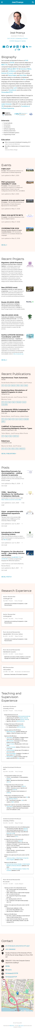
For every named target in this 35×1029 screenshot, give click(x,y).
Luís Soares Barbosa (17, 563)
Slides (10, 436)
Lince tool (24, 402)
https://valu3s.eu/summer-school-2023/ (11, 499)
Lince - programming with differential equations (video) (12, 513)
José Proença (17, 2)
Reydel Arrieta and (7, 397)
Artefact (26, 385)
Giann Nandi (9, 806)
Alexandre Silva (10, 756)
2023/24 (20, 716)
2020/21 (23, 786)
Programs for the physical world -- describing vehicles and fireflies (13, 553)
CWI (2, 106)
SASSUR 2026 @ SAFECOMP (12, 200)
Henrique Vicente (10, 744)
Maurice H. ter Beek (16, 382)
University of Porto (8, 708)
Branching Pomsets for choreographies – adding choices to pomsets (11, 473)
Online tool (13, 385)
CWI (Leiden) (7, 669)
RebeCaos (5, 441)
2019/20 (15, 789)
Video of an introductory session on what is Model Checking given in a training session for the (13, 538)
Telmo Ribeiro (5, 433)
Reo (24, 79)
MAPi (13, 802)
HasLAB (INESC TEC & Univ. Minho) (13, 634)
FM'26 (18, 385)
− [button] (4, 984)
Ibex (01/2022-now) (9, 287)
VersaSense (12, 90)
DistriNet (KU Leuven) (9, 652)
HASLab (9, 69)
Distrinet (3, 73)
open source (21, 1025)
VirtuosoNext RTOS (7, 92)
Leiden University (6, 104)
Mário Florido (24, 433)
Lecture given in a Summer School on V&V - (12, 498)
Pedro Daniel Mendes (11, 753)
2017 (11, 833)
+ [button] (4, 981)
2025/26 (28, 716)
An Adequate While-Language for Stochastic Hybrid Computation (15, 410)
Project (9, 402)
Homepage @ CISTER (12, 973)
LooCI (15, 88)
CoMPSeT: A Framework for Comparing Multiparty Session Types (16, 427)
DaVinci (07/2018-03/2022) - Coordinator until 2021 (12, 336)
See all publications (8, 453)
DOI (9, 385)
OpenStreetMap (29, 1010)
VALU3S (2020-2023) (9, 315)
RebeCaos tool (22, 448)
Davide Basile (5, 382)
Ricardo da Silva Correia (12, 864)
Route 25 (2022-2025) (10, 302)
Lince (16, 419)
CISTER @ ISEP (7, 616)
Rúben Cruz (9, 869)
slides (22, 385)
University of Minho (25, 69)
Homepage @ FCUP (11, 977)
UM (14, 755)
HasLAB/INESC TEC (16, 557)
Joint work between (6, 557)
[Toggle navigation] (2, 2)
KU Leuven (10, 73)
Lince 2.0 (20, 419)
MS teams (9, 970)
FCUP (26, 60)
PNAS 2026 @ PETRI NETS (12, 215)
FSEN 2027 (5, 169)
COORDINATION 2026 (10, 228)
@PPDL (3, 421)
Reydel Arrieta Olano (11, 731)
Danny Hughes (12, 75)
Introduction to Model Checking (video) (10, 533)
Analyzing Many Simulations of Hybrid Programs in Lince (14, 391)
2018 (13, 833)
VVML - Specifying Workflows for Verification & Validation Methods (12, 494)
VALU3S (5, 539)
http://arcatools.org (18, 354)
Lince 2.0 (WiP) (4, 404)
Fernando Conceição (11, 747)
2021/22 (9, 778)
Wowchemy (12, 1025)
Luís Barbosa (12, 71)
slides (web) (26, 419)
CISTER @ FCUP (7, 598)
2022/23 (25, 828)
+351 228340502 (10, 949)
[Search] (33, 2)
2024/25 (24, 716)
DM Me (8, 966)
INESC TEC (4, 64)
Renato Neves (5, 416)
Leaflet (22, 1010)
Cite (6, 385)
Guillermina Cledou (11, 858)
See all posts (6, 577)
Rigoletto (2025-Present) (11, 263)
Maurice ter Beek (6, 446)
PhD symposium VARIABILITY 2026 (8, 183)
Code (9, 448)
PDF (3, 385)
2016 (8, 833)
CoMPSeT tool (15, 436)
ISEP (4, 769)
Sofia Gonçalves (10, 740)
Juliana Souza (24, 416)
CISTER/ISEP (4, 559)
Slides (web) (19, 402)
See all (3, 245)
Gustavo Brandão (10, 750)
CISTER (12, 62)
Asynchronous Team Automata (14, 378)
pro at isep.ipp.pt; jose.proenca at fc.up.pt (17, 946)
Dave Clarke (23, 75)
